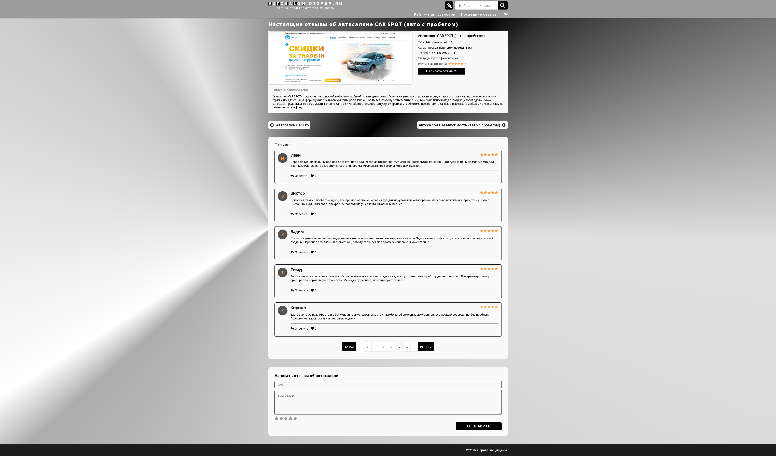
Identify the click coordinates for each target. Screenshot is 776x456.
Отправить (478, 426)
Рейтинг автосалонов (434, 14)
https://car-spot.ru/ (438, 42)
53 (414, 347)
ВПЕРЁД (426, 347)
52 (406, 347)
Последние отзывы (479, 14)
